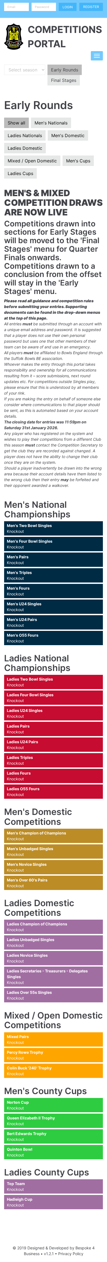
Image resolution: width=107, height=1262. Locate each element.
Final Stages (63, 80)
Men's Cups (78, 160)
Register (91, 7)
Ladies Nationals (25, 135)
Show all (16, 123)
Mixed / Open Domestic (32, 160)
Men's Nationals (51, 123)
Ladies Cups (20, 173)
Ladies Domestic (25, 148)
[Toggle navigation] (97, 55)
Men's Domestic (68, 135)
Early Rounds (64, 70)
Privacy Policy (70, 1253)
